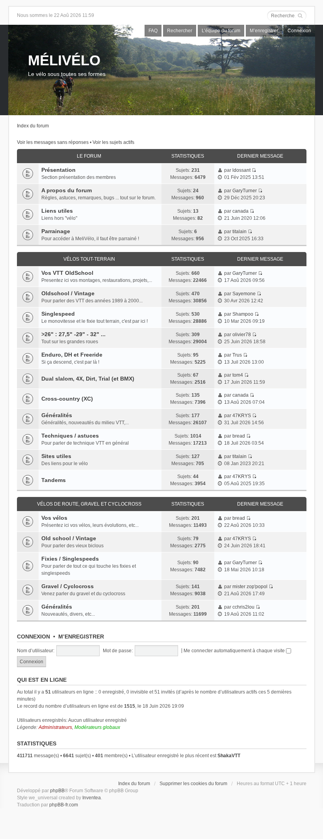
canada (240, 211)
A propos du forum (66, 190)
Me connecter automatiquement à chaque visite (235, 650)
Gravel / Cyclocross (67, 586)
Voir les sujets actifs (113, 142)
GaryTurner (244, 190)
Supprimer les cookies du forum (193, 783)
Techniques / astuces (70, 435)
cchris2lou (243, 607)
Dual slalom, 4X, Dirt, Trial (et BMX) (87, 378)
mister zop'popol (249, 586)
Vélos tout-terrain (89, 259)
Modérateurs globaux (97, 727)
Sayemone (244, 293)
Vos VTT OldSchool (67, 273)
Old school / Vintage (68, 538)
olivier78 (241, 334)
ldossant (241, 170)
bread (238, 436)
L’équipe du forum (221, 30)
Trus (237, 355)
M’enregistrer (264, 30)
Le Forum (89, 156)
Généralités (56, 415)
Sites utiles (56, 456)
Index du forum (33, 126)
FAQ (153, 30)
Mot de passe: (118, 650)
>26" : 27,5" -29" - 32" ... (73, 334)
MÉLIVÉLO (64, 60)
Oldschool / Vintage (68, 293)
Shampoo (242, 314)
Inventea (91, 797)
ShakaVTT (228, 755)
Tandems (53, 480)
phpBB (57, 790)
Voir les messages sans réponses (53, 142)
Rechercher (179, 30)
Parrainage (55, 231)
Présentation (58, 170)
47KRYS (241, 415)
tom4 (237, 375)
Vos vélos (54, 518)
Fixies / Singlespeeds (70, 559)
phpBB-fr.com (63, 805)
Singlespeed (58, 314)
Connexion (299, 30)
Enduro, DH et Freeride (71, 354)
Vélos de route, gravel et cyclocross (89, 504)
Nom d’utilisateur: (35, 650)
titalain (239, 231)
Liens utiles (57, 211)
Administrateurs (55, 727)
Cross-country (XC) (67, 399)
